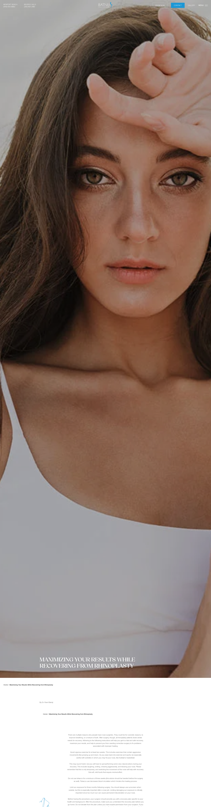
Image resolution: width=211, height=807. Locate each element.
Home (6, 685)
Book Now (160, 5)
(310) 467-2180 (29, 6)
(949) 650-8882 (9, 6)
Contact (178, 5)
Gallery (191, 5)
